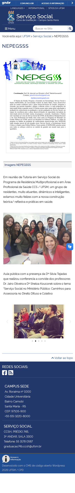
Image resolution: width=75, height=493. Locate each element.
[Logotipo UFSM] (11, 16)
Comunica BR (27, 3)
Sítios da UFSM (56, 7)
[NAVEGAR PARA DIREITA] (72, 3)
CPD (21, 469)
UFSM (12, 469)
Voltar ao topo (63, 358)
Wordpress (58, 465)
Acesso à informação (53, 3)
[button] (7, 321)
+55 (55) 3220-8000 (17, 416)
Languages (16, 7)
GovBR (6, 3)
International (36, 7)
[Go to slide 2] (35, 341)
